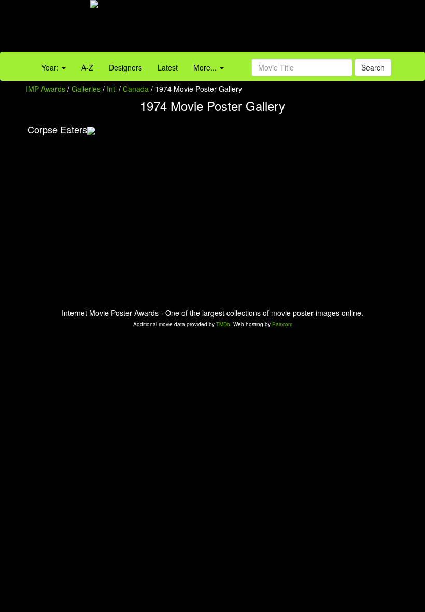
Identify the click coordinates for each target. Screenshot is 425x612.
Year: (51, 67)
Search (373, 67)
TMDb (223, 324)
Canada (136, 89)
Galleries (86, 89)
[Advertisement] (265, 28)
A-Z (87, 67)
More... (206, 67)
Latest (168, 67)
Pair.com (282, 324)
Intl (112, 89)
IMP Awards (45, 89)
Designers (125, 67)
